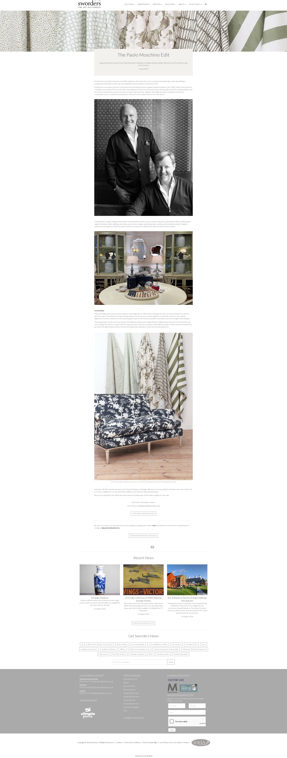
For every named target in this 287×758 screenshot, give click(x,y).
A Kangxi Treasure (99, 597)
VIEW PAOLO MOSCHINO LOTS (143, 513)
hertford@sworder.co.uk (104, 687)
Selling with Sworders (131, 693)
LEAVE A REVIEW (88, 700)
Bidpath (149, 756)
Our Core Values (176, 742)
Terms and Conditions (132, 742)
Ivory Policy (164, 742)
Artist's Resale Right (150, 742)
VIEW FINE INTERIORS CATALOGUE (143, 536)
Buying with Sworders (131, 697)
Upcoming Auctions (130, 679)
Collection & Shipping (131, 707)
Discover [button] (169, 4)
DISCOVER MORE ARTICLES (143, 623)
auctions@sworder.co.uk (103, 681)
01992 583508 (86, 687)
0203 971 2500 (87, 693)
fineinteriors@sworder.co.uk (149, 506)
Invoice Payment (129, 700)
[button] (206, 4)
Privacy (186, 742)
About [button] (181, 4)
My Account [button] (194, 4)
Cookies (119, 742)
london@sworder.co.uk (103, 693)
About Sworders (129, 690)
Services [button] (157, 4)
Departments (143, 4)
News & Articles (129, 686)
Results (126, 683)
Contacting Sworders (131, 704)
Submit (171, 662)
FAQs (125, 711)
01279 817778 (86, 681)
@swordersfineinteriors (111, 528)
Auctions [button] (129, 4)
